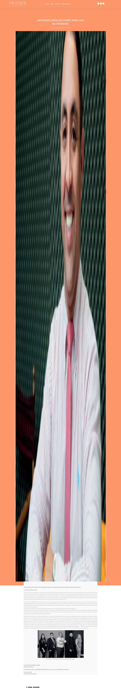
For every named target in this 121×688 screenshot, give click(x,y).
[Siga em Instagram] (101, 4)
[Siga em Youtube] (103, 4)
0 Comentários (68, 27)
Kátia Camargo (55, 27)
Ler (47, 4)
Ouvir (57, 4)
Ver (51, 4)
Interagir (66, 4)
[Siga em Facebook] (98, 4)
